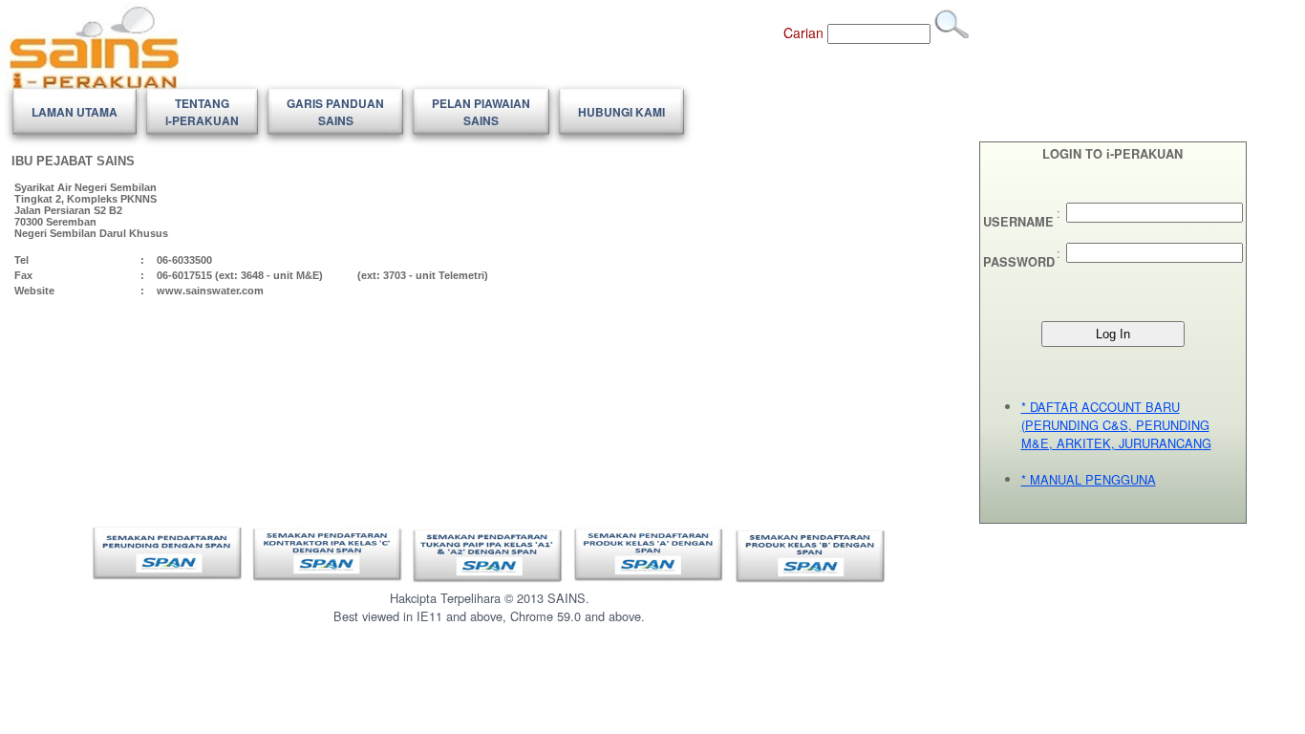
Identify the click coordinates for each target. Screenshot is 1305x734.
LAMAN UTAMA (75, 111)
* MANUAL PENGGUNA (1088, 479)
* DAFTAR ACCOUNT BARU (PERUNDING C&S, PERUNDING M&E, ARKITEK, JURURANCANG (1116, 425)
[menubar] (348, 112)
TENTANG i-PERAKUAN (202, 112)
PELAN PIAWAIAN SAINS (481, 112)
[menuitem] (74, 112)
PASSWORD (1019, 261)
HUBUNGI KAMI (621, 111)
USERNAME (1018, 221)
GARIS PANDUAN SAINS (335, 112)
